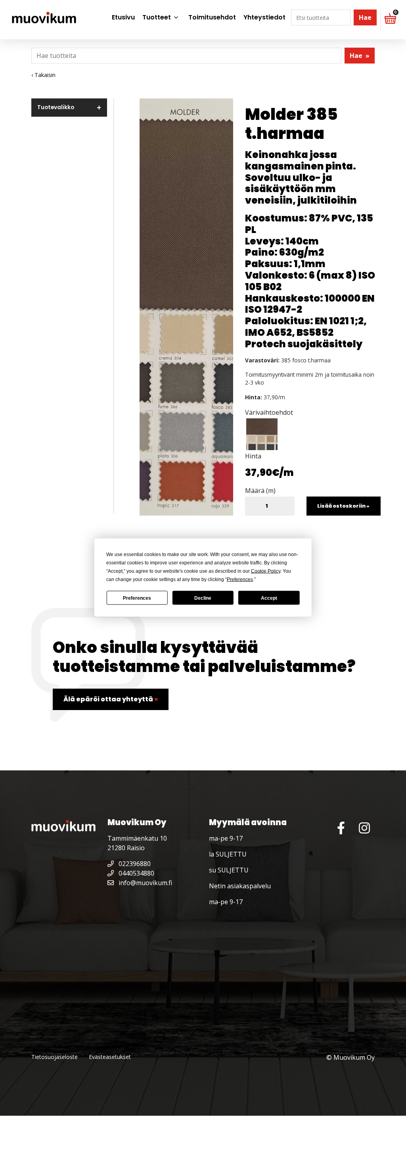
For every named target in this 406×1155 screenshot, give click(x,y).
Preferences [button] (240, 579)
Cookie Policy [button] (265, 571)
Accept (269, 598)
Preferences (137, 598)
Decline (202, 598)
